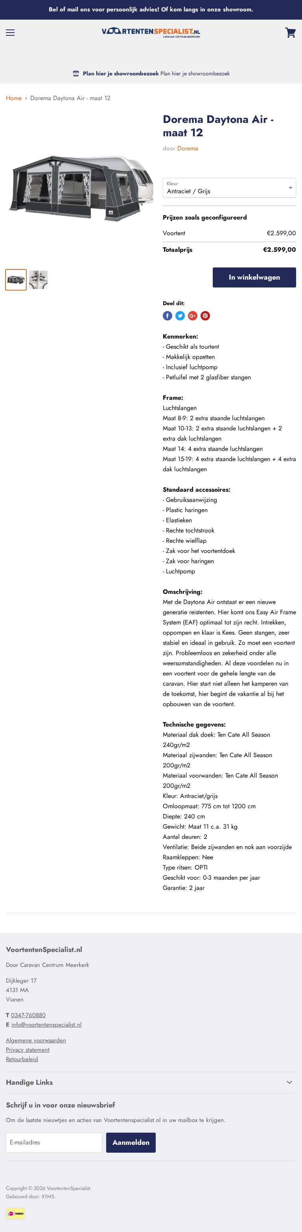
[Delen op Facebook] (167, 315)
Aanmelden (130, 1142)
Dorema (187, 148)
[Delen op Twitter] (180, 315)
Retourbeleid (22, 1059)
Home (14, 98)
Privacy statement (28, 1049)
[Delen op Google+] (192, 315)
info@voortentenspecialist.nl (46, 1024)
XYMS (48, 1196)
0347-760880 (28, 1015)
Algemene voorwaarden (36, 1040)
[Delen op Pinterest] (205, 315)
